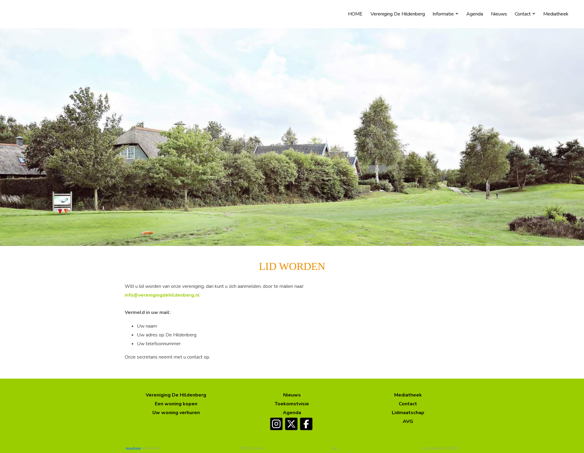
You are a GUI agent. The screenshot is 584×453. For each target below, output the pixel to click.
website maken (151, 448)
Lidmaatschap (408, 412)
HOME (355, 14)
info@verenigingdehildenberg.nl (162, 295)
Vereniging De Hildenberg (397, 14)
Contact (523, 14)
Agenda (474, 14)
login (335, 448)
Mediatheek (555, 14)
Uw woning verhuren (176, 412)
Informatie (443, 14)
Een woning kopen (176, 403)
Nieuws (499, 14)
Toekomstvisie (292, 403)
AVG (408, 421)
